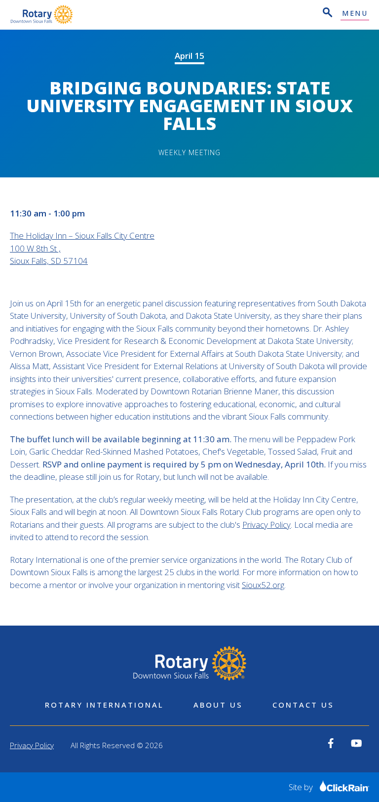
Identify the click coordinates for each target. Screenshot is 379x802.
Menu (355, 13)
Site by (302, 787)
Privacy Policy (266, 524)
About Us (218, 705)
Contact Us (303, 705)
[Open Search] (327, 13)
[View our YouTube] (356, 743)
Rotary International (104, 705)
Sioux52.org (263, 585)
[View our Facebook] (331, 743)
